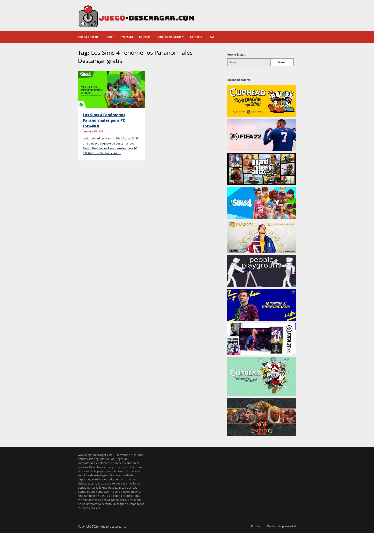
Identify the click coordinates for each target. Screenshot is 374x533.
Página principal (88, 37)
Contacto (196, 37)
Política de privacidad (281, 526)
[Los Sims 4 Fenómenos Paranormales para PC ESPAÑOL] (111, 89)
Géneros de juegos (169, 37)
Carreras (144, 37)
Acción (110, 37)
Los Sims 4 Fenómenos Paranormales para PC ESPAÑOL (104, 120)
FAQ (211, 37)
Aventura (127, 37)
